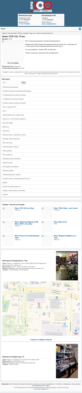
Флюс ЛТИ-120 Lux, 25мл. (24, 208)
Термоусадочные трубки (11, 175)
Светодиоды (7, 151)
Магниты (6, 127)
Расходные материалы (11, 167)
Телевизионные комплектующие (14, 95)
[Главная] (41, 7)
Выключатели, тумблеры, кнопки (14, 135)
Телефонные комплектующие (13, 99)
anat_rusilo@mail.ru (49, 24)
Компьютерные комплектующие (14, 103)
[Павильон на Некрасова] (67, 378)
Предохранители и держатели (13, 115)
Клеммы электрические (11, 139)
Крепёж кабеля (8, 171)
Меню (3, 29)
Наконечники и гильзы (10, 147)
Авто (4, 111)
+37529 (24, 24)
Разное (5, 194)
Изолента (6, 131)
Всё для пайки (8, 123)
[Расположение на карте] (41, 335)
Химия (5, 182)
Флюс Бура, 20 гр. (60, 222)
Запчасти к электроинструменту (14, 119)
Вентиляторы (7, 143)
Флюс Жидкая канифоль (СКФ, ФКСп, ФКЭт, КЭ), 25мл (26, 223)
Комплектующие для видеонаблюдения (17, 91)
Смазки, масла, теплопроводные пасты (16, 178)
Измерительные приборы (12, 159)
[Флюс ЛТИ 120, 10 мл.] (13, 41)
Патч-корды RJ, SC (9, 107)
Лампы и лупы (8, 163)
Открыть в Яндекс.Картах (41, 340)
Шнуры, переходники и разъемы (14, 190)
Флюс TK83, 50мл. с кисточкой (66, 208)
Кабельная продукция (10, 87)
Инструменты (8, 155)
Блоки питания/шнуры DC (12, 186)
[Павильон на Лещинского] (67, 280)
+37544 (24, 20)
